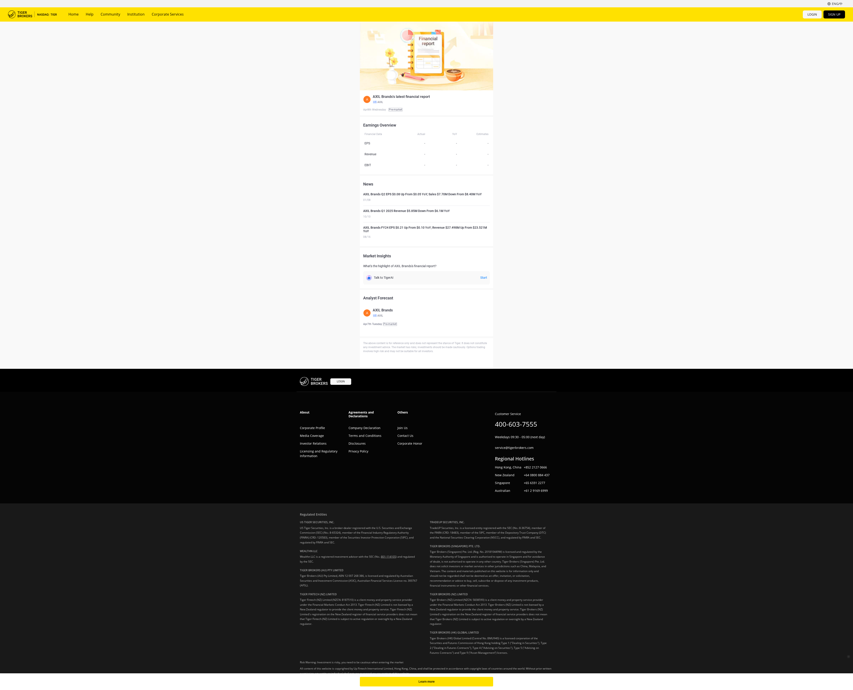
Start (483, 277)
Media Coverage (312, 436)
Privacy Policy (358, 451)
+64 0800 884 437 (537, 475)
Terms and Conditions (365, 436)
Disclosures (357, 443)
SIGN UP (834, 14)
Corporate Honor (409, 443)
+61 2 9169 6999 (536, 490)
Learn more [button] (427, 681)
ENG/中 (837, 4)
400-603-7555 (516, 424)
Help (90, 14)
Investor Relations (313, 443)
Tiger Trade (32, 14)
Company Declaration (365, 428)
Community (110, 14)
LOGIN (812, 14)
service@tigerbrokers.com (514, 448)
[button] (426, 99)
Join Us (402, 428)
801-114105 (388, 557)
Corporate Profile (312, 428)
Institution (136, 14)
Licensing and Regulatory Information (318, 453)
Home (73, 14)
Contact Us (405, 436)
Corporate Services (168, 14)
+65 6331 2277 (534, 483)
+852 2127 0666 (535, 467)
